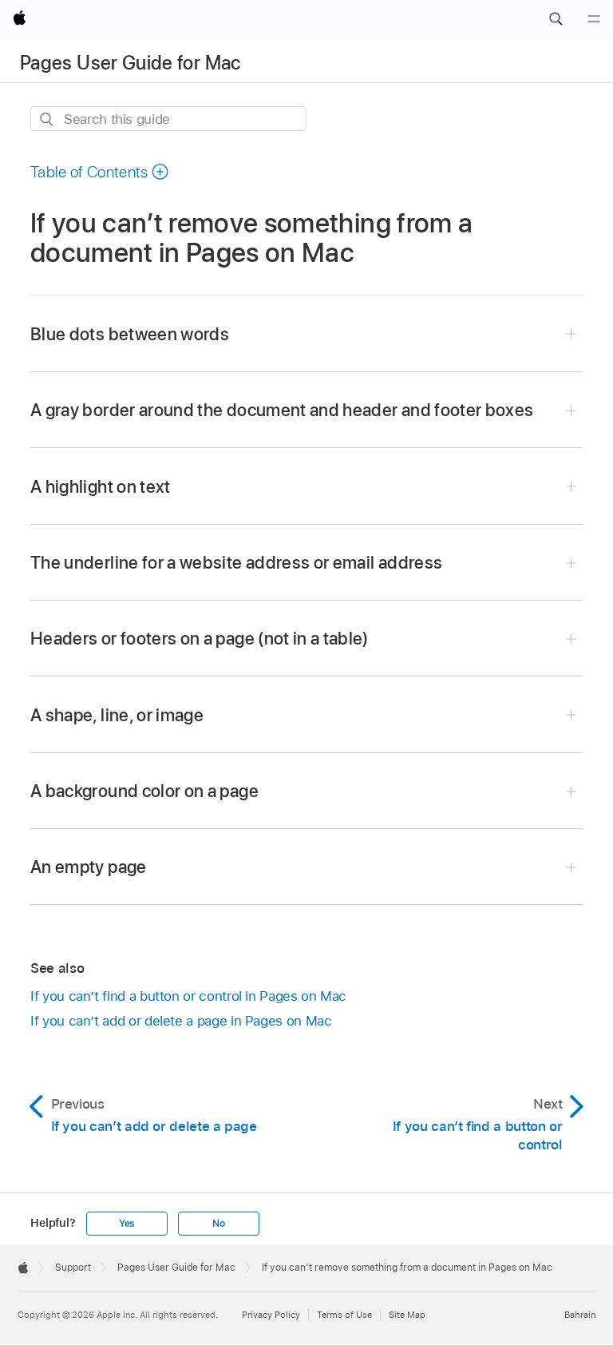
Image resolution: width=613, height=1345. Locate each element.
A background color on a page (144, 790)
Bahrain (579, 1314)
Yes (127, 1223)
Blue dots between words (129, 333)
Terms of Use (344, 1314)
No (218, 1223)
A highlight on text (100, 486)
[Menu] (594, 19)
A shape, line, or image (117, 714)
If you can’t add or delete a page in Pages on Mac (181, 1021)
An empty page (88, 866)
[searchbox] (168, 118)
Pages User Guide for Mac (130, 62)
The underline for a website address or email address (236, 562)
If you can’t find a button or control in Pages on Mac (188, 996)
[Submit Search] (47, 119)
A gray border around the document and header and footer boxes (281, 409)
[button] (555, 19)
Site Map (407, 1314)
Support (73, 1267)
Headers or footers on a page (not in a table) (199, 638)
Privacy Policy (271, 1314)
